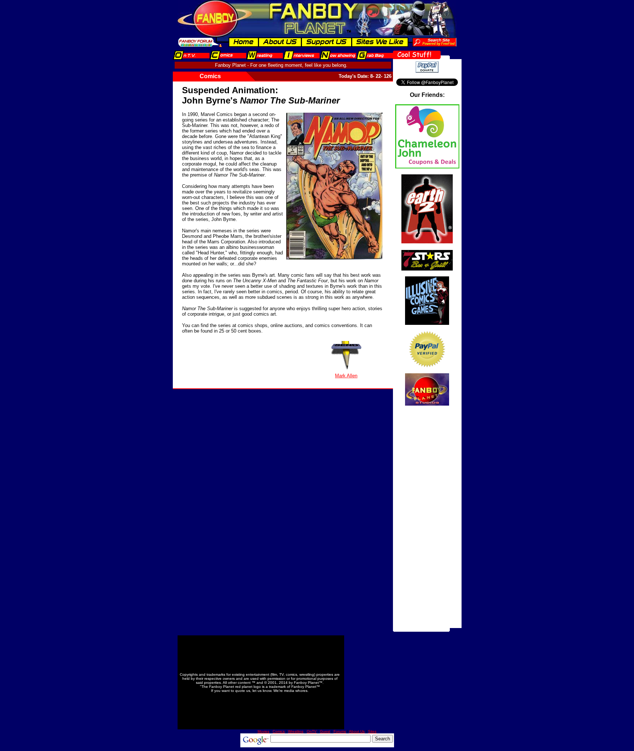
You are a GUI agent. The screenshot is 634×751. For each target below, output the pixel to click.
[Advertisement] (427, 518)
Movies (263, 731)
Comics (279, 731)
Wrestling (295, 731)
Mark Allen (346, 375)
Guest (325, 731)
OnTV (312, 731)
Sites (372, 731)
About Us (357, 731)
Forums (340, 731)
